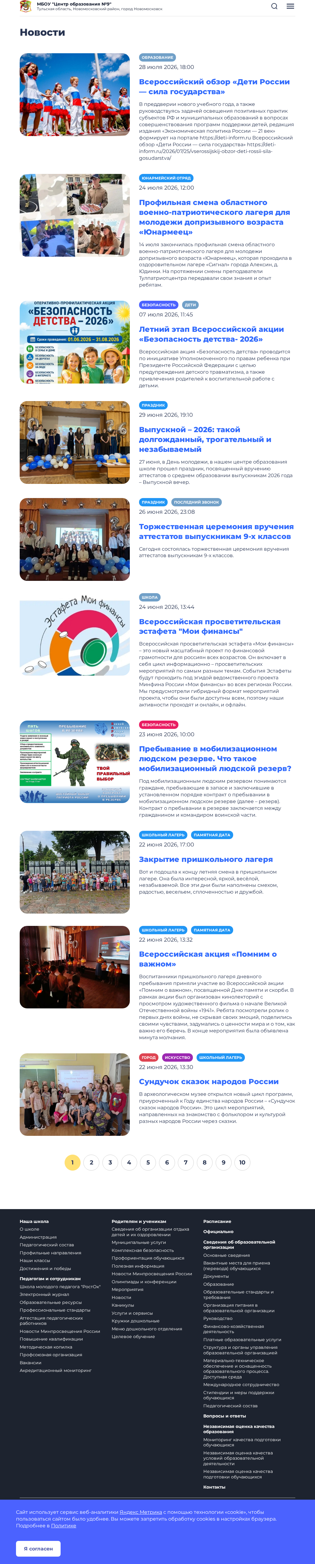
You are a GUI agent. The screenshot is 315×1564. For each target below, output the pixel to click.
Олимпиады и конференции (144, 1282)
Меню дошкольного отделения (147, 1329)
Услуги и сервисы (132, 1313)
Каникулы (123, 1305)
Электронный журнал (44, 1294)
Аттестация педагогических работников (51, 1320)
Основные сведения (226, 1255)
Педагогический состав (47, 1245)
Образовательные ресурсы (51, 1302)
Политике (63, 1526)
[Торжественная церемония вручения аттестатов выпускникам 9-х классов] (75, 539)
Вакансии (31, 1362)
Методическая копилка (46, 1347)
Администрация (38, 1237)
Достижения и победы (45, 1268)
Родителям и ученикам (139, 1221)
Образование (157, 57)
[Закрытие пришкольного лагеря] (75, 871)
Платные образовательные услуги (242, 1339)
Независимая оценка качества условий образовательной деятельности (238, 1458)
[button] (274, 6)
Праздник (153, 405)
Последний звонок (196, 502)
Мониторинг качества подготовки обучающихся (242, 1442)
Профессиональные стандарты (55, 1310)
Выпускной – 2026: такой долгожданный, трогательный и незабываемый (205, 439)
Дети (190, 305)
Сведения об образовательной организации (239, 1245)
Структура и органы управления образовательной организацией (240, 1350)
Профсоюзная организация (51, 1354)
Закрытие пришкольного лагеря (206, 859)
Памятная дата (212, 835)
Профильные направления (50, 1253)
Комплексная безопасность (143, 1250)
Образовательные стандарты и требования (238, 1294)
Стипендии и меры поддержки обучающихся (238, 1395)
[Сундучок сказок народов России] (75, 1094)
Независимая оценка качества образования (238, 1429)
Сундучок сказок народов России (209, 1081)
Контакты (214, 1487)
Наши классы (35, 1260)
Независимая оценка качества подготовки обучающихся (238, 1474)
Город (149, 1057)
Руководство (218, 1318)
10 (242, 1162)
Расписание (217, 1221)
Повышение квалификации (51, 1339)
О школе (29, 1229)
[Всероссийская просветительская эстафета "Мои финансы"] (75, 634)
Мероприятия (127, 1289)
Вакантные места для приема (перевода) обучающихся (236, 1265)
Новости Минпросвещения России (60, 1331)
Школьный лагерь (163, 835)
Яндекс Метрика (141, 1512)
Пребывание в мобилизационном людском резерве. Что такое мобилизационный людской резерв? (215, 758)
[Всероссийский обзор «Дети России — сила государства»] (75, 94)
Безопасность (159, 305)
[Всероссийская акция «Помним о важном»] (75, 967)
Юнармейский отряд (166, 178)
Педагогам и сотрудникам (50, 1278)
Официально (218, 1231)
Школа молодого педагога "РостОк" (60, 1286)
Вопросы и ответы (224, 1416)
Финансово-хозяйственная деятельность (233, 1329)
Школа (150, 597)
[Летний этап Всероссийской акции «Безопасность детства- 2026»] (75, 342)
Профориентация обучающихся (148, 1258)
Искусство (177, 1057)
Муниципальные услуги (139, 1242)
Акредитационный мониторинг (56, 1370)
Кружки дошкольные (136, 1321)
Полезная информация (138, 1266)
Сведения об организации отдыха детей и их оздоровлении (150, 1231)
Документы (216, 1276)
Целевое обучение (133, 1336)
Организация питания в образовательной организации (239, 1307)
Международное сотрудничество (241, 1384)
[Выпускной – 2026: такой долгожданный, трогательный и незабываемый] (75, 442)
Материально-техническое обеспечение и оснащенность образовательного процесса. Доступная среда (237, 1369)
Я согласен (38, 1549)
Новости (121, 1297)
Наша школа (34, 1221)
